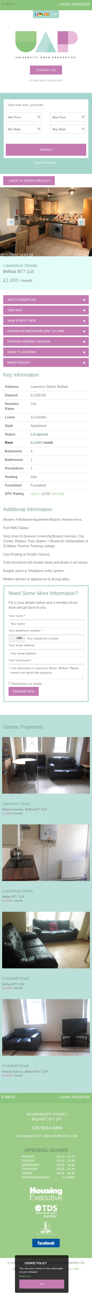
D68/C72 (36, 494)
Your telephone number (25, 630)
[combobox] (17, 638)
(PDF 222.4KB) (35, 331)
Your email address (22, 645)
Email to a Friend (21, 352)
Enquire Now (23, 691)
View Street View (21, 320)
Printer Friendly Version (28, 341)
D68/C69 (57, 494)
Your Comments (20, 660)
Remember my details (27, 683)
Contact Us (46, 70)
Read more (25, 1276)
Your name (17, 615)
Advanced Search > (46, 162)
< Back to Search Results (28, 180)
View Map (14, 310)
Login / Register (74, 4)
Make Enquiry (18, 362)
